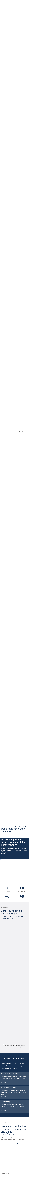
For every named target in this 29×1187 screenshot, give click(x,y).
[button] (27, 3)
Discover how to (14, 411)
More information (6, 1082)
